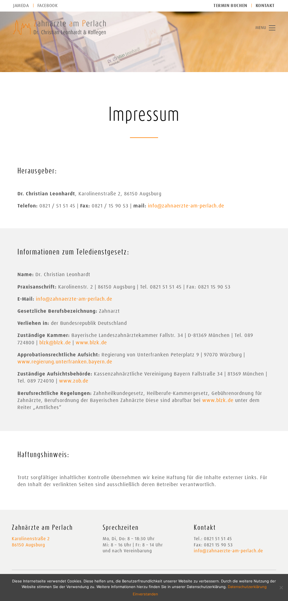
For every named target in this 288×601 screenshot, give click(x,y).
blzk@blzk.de (55, 342)
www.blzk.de (91, 342)
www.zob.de (73, 381)
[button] (265, 28)
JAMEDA (21, 5)
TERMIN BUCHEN (230, 5)
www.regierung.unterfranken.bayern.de (64, 362)
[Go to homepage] (59, 27)
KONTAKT (265, 5)
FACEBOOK (47, 5)
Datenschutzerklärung (247, 586)
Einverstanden (145, 594)
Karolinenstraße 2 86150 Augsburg (31, 542)
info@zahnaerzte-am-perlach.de (186, 206)
